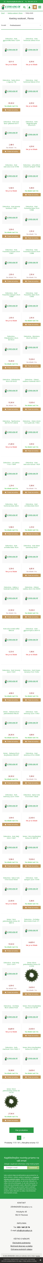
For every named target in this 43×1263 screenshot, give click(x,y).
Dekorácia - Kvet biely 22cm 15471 (11, 963)
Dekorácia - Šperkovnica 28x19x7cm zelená (11, 422)
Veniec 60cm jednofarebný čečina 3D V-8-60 (31, 964)
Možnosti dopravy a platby (21, 1246)
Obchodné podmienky (21, 1243)
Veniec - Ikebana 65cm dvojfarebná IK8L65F (11, 754)
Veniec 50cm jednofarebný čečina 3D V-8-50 (11, 1090)
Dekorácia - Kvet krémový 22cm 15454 (11, 795)
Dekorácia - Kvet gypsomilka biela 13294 (11, 39)
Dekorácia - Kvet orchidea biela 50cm (31, 505)
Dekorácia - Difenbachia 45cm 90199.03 (11, 380)
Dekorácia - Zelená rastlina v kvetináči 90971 (32, 380)
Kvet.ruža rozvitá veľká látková (11, 629)
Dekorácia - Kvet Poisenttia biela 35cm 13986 (31, 208)
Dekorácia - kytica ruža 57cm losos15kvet (11, 878)
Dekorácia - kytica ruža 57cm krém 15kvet (31, 795)
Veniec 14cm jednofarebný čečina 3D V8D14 (11, 921)
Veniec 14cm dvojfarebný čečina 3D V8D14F (32, 837)
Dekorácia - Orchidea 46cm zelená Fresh (11, 1007)
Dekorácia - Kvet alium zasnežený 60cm (32, 546)
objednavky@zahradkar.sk (15, 2)
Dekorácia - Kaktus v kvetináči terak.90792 (11, 588)
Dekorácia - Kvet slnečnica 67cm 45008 (32, 754)
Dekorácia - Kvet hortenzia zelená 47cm (32, 39)
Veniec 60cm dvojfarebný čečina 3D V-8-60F (32, 1048)
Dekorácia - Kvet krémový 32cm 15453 (31, 712)
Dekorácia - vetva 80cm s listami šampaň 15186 (31, 166)
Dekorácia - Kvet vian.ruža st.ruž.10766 (11, 166)
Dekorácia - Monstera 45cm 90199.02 (31, 337)
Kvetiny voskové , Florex (15, 13)
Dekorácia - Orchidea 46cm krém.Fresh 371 (31, 920)
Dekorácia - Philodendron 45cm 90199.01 (11, 338)
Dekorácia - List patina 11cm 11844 (11, 463)
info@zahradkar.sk (24, 1230)
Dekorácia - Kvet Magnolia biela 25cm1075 (32, 123)
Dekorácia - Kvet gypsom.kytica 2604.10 (32, 629)
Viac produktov (21, 1130)
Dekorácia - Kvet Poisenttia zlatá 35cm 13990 (31, 294)
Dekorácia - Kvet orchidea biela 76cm (11, 546)
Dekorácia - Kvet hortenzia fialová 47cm (31, 81)
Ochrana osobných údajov (21, 1249)
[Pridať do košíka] (11, 110)
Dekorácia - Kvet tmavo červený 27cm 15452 (31, 671)
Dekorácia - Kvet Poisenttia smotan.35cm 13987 (11, 251)
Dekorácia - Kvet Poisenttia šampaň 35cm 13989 (11, 294)
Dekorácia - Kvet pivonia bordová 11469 (11, 207)
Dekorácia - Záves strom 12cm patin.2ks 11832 (32, 422)
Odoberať (33, 1168)
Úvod (3, 13)
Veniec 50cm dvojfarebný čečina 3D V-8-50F (32, 1007)
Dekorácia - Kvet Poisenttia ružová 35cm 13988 (31, 251)
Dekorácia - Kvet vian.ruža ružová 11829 (31, 463)
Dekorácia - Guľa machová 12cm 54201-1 (11, 1048)
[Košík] (35, 7)
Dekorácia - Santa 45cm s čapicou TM (11, 81)
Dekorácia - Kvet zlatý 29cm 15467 (11, 837)
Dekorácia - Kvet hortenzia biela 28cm (11, 505)
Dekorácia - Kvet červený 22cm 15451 (11, 671)
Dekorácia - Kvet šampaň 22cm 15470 (31, 878)
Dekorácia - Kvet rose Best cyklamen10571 (11, 122)
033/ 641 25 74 (32, 2)
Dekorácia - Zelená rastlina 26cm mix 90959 (31, 588)
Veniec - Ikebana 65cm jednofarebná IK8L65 (11, 712)
